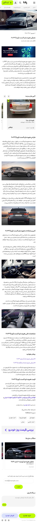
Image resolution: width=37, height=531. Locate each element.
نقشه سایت (24, 520)
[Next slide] (2, 19)
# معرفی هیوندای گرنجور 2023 (26, 359)
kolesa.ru (29, 413)
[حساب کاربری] (15, 2)
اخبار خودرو (27, 7)
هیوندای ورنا (22, 418)
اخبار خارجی (31, 422)
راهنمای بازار (7, 7)
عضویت (18, 487)
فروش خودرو (10, 516)
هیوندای (32, 418)
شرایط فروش (17, 7)
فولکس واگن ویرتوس (28, 398)
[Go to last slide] (34, 19)
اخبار (34, 7)
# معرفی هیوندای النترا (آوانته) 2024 (24, 363)
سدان (22, 422)
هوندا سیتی (8, 398)
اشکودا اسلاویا (16, 398)
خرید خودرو (27, 516)
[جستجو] (20, 2)
